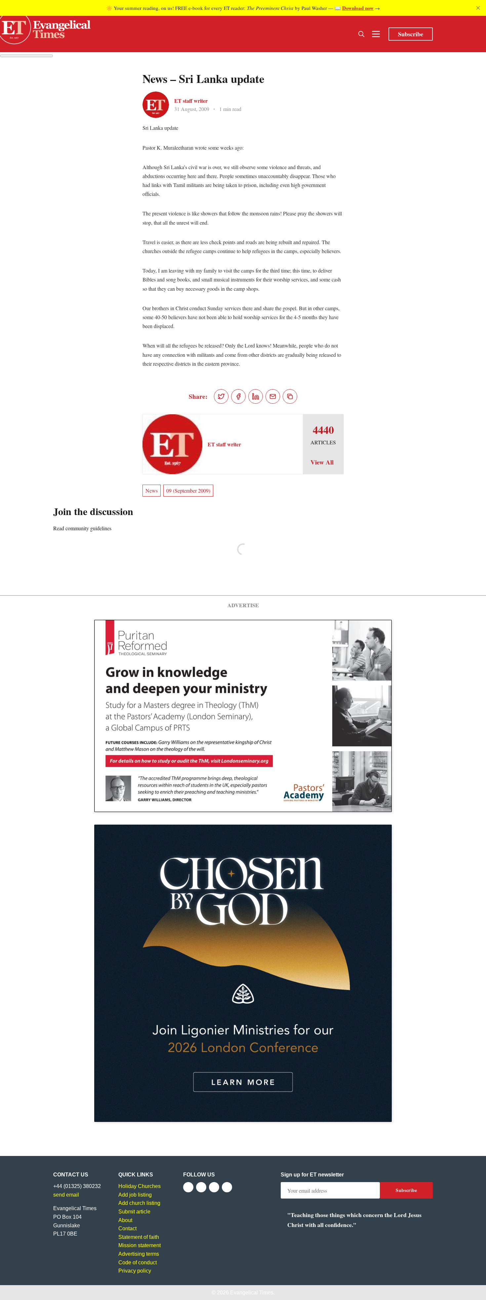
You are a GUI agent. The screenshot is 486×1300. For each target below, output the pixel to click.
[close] (478, 8)
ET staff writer (191, 100)
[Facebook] (188, 1187)
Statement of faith (138, 1237)
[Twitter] (201, 1187)
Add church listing (139, 1203)
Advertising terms (138, 1254)
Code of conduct (137, 1262)
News (151, 490)
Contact (127, 1228)
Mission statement (139, 1245)
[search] (361, 34)
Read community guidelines (82, 528)
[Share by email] (272, 396)
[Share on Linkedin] (255, 396)
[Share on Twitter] (221, 396)
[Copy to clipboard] (290, 396)
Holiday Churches (139, 1186)
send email (66, 1195)
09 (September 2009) (188, 490)
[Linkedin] (227, 1187)
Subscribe (410, 34)
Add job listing (135, 1195)
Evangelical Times (251, 1292)
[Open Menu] (376, 34)
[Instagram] (214, 1187)
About (125, 1220)
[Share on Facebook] (238, 396)
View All (322, 462)
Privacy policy (134, 1271)
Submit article (134, 1211)
